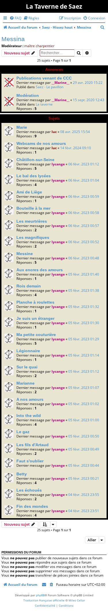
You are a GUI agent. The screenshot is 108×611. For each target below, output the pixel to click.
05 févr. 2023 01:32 (83, 306)
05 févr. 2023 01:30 (83, 323)
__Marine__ (60, 82)
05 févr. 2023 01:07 (83, 387)
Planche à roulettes (35, 302)
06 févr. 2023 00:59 (83, 196)
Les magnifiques (32, 237)
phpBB (40, 595)
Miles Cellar (77, 600)
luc (54, 132)
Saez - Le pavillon (49, 87)
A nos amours (29, 399)
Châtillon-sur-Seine (35, 159)
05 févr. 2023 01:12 (83, 371)
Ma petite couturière (36, 334)
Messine (24, 253)
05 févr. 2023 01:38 (83, 290)
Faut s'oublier (29, 461)
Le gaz (22, 431)
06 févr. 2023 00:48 (83, 258)
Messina (13, 39)
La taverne (44, 104)
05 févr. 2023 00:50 (83, 436)
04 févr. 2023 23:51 (83, 511)
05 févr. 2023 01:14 (83, 355)
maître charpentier (39, 46)
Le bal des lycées (33, 175)
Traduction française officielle (44, 600)
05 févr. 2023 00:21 (83, 478)
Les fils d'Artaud (32, 444)
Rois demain (28, 286)
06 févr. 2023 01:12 (83, 164)
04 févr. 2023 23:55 (83, 494)
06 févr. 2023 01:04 (83, 180)
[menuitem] (15, 18)
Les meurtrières (31, 221)
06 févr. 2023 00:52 (83, 242)
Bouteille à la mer (33, 208)
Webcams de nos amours (41, 143)
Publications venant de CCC (44, 78)
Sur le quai (26, 367)
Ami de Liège (29, 192)
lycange (58, 164)
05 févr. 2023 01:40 (83, 274)
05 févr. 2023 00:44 (83, 465)
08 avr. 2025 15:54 (75, 132)
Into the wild (28, 415)
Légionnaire (28, 350)
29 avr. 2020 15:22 (88, 82)
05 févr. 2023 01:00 (83, 420)
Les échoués (29, 490)
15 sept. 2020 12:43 (88, 100)
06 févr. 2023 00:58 (83, 213)
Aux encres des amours (39, 269)
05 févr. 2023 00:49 (83, 449)
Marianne (25, 383)
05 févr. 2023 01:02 (83, 404)
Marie (21, 127)
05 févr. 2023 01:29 (83, 339)
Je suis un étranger (35, 318)
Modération (27, 95)
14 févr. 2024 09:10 (75, 148)
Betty (21, 474)
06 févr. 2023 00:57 (83, 226)
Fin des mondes (32, 506)
